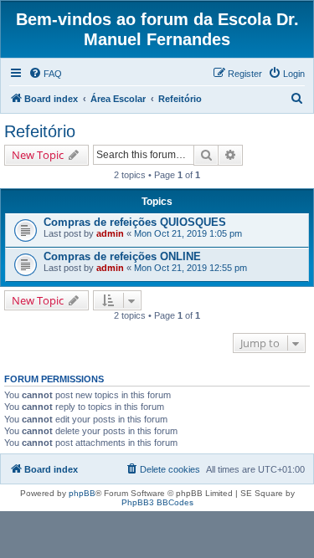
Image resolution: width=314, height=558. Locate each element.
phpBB (82, 493)
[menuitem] (45, 74)
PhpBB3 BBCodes (157, 502)
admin (110, 233)
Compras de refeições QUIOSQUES (135, 222)
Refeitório (39, 131)
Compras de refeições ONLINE (122, 256)
